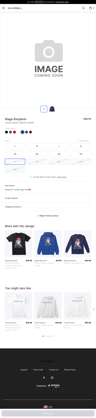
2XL (15, 154)
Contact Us (53, 370)
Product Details (11, 198)
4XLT (15, 169)
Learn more (61, 177)
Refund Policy (70, 370)
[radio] (15, 146)
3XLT (81, 161)
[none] (83, 141)
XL (81, 146)
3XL (37, 154)
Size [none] (7, 140)
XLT (37, 161)
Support (24, 370)
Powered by (41, 386)
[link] (18, 243)
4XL (59, 154)
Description (10, 185)
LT (15, 161)
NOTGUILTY (39, 2)
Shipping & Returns (13, 207)
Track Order (38, 370)
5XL (81, 154)
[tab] (44, 109)
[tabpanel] (48, 60)
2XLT (59, 161)
